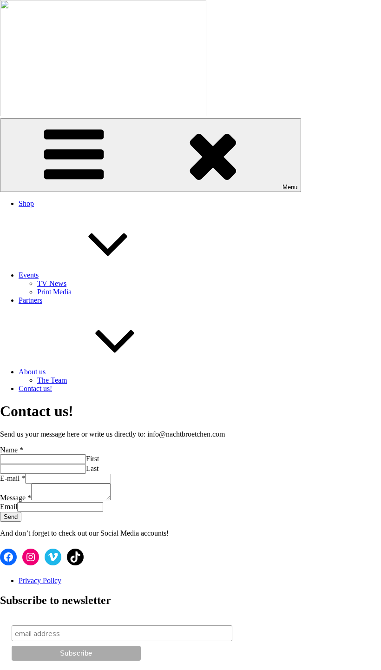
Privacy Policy (40, 580)
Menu (289, 187)
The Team (52, 380)
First (92, 459)
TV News (51, 283)
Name (11, 450)
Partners (30, 300)
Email (8, 507)
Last (92, 468)
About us (32, 372)
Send (11, 516)
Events (29, 275)
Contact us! (35, 388)
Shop (26, 203)
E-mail (12, 478)
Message (15, 498)
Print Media (54, 292)
